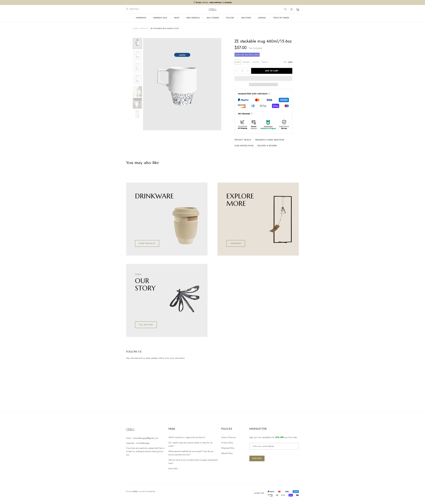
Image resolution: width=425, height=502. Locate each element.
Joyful (238, 62)
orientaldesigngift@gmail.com (145, 438)
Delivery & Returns (267, 145)
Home (135, 28)
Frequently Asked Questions (269, 140)
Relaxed (265, 62)
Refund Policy (227, 453)
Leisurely (255, 62)
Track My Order (281, 17)
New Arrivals (193, 17)
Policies (230, 17)
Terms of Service (228, 437)
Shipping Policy (228, 448)
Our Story (246, 17)
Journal (262, 17)
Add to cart (271, 70)
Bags (176, 17)
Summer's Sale (160, 17)
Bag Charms (213, 17)
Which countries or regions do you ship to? (187, 437)
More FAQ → (174, 468)
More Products (147, 243)
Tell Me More (146, 324)
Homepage (141, 17)
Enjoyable (246, 62)
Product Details (243, 140)
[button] (263, 78)
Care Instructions (244, 145)
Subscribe (257, 458)
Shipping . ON (214, 2)
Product (144, 28)
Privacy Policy (227, 442)
